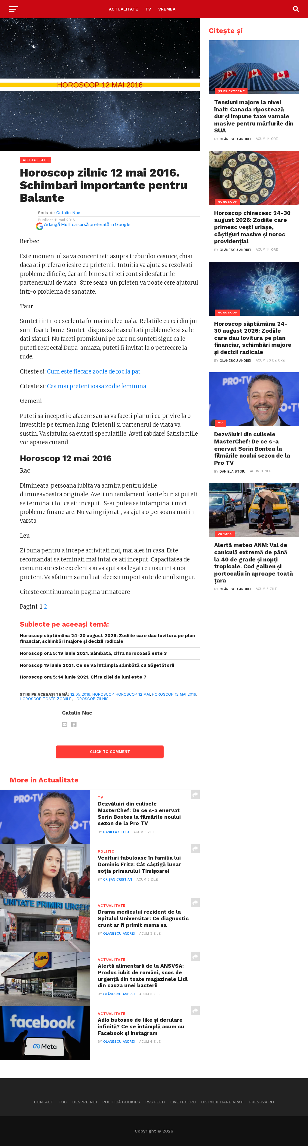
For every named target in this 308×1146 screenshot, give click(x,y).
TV (148, 9)
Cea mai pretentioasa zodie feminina (96, 386)
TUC (63, 1102)
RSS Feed (155, 1102)
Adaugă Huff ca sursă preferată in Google (87, 224)
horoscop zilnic (91, 699)
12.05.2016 (80, 694)
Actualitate (123, 9)
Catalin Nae (68, 212)
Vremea (166, 9)
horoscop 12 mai (133, 694)
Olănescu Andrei (119, 934)
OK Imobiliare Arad (222, 1102)
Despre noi (84, 1102)
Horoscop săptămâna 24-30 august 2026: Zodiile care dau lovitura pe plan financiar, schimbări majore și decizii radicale (107, 638)
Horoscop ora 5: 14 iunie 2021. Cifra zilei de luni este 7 (83, 677)
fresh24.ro (261, 1102)
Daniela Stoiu (116, 832)
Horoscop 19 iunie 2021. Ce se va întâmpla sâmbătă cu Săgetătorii (97, 665)
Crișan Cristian (117, 879)
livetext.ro (183, 1102)
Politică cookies (121, 1102)
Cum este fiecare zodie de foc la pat (93, 371)
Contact (43, 1102)
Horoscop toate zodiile (46, 699)
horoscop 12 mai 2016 (174, 694)
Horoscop (102, 694)
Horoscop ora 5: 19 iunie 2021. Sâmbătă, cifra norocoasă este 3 (93, 653)
